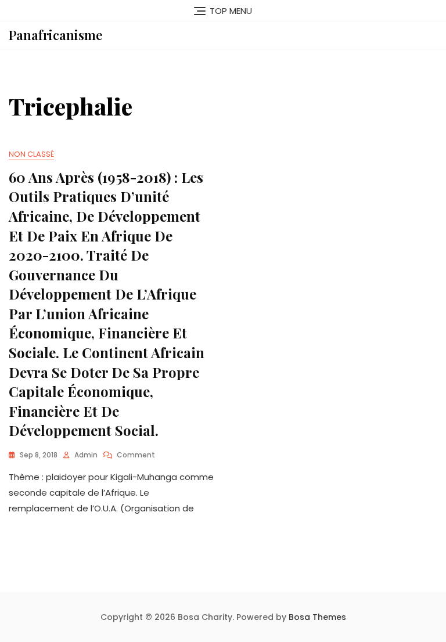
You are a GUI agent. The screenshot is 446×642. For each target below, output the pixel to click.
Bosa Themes (317, 617)
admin (86, 455)
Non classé (31, 154)
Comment (136, 454)
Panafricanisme (56, 35)
